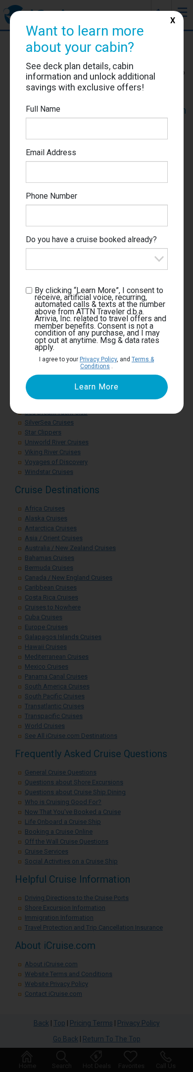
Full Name (43, 109)
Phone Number (51, 196)
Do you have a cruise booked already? (91, 239)
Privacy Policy (98, 359)
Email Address (51, 152)
